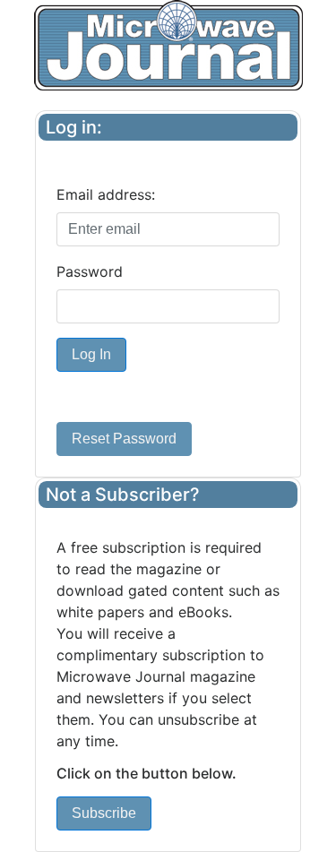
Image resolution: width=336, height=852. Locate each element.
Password (89, 271)
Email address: (105, 194)
